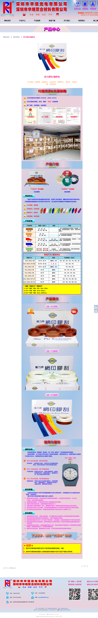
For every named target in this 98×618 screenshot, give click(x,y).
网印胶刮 (16, 37)
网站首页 (6, 37)
